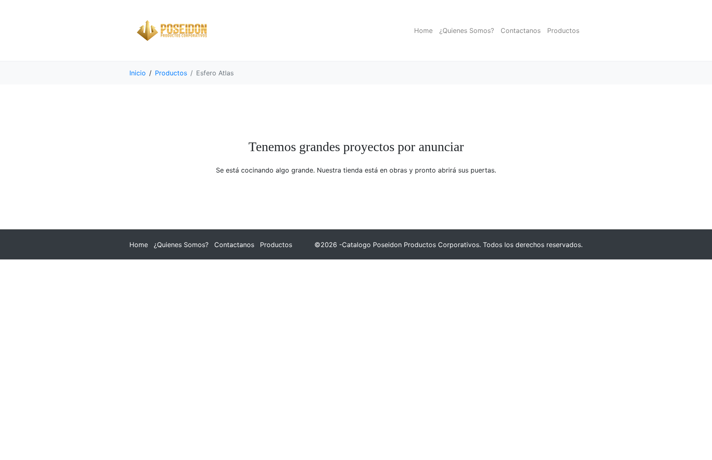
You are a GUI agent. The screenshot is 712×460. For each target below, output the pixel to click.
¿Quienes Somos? (466, 30)
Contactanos (521, 30)
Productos (563, 30)
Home (423, 30)
